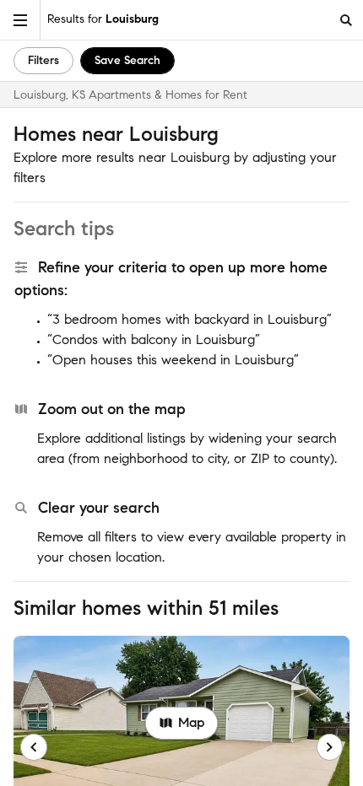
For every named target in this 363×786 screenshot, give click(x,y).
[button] (20, 20)
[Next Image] (330, 747)
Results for (103, 19)
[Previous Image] (33, 747)
